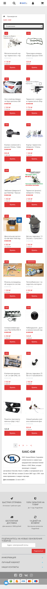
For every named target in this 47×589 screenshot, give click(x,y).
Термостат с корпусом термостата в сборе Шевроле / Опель (34, 101)
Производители (12, 16)
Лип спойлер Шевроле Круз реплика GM (12, 100)
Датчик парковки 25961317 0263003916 (34, 374)
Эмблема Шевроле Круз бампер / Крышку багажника (12, 192)
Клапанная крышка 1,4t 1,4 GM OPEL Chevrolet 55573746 (12, 375)
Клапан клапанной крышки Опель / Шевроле (12, 147)
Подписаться (38, 551)
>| (31, 445)
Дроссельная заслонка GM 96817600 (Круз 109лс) (12, 238)
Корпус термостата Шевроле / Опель (33, 146)
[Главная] (4, 16)
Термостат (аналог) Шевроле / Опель (33, 191)
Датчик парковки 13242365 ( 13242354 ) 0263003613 (34, 238)
